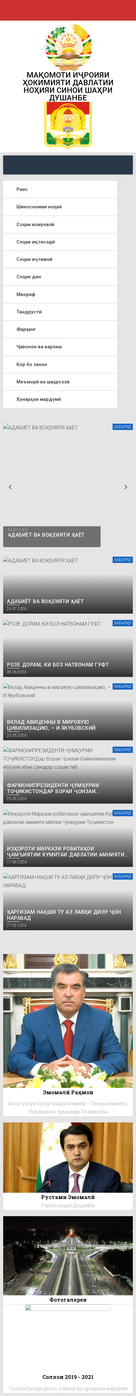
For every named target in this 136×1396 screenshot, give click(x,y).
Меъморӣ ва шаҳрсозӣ (43, 382)
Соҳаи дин (28, 277)
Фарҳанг (26, 329)
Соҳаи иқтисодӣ (35, 242)
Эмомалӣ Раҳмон (68, 1092)
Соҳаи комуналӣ (35, 224)
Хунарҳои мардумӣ (38, 399)
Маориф (25, 294)
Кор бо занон (31, 364)
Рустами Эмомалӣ (68, 1197)
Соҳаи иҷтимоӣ (34, 259)
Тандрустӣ (29, 312)
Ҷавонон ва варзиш (39, 347)
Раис (22, 189)
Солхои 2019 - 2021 (68, 1376)
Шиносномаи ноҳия (39, 207)
